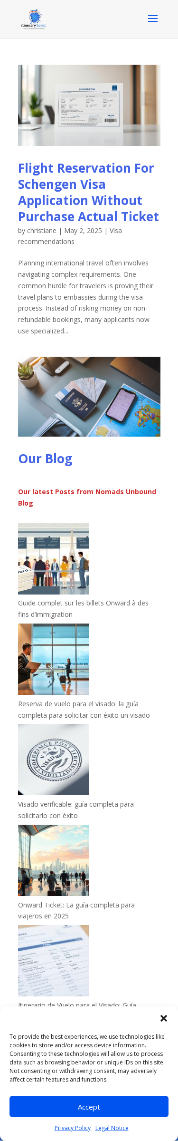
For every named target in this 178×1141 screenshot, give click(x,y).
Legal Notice (112, 1128)
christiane (41, 230)
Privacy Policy (73, 1128)
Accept (89, 1107)
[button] (164, 1018)
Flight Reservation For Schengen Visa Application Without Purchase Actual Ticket (88, 191)
